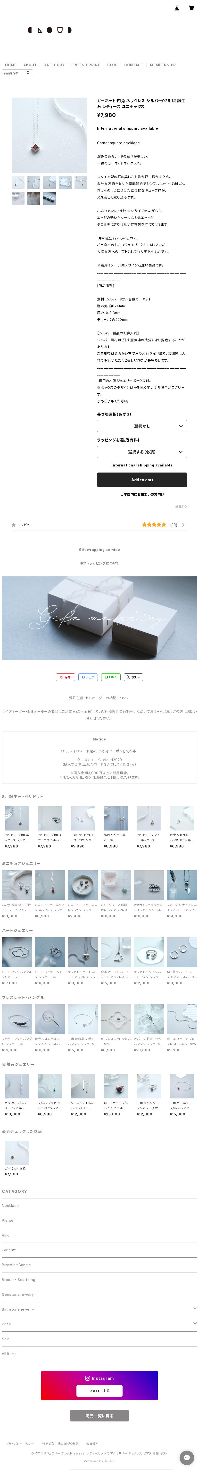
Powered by (94, 1461)
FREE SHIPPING (85, 65)
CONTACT (133, 65)
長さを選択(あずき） (114, 414)
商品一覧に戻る (99, 1415)
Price (6, 1324)
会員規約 (92, 1443)
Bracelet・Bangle (16, 1265)
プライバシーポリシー (20, 1443)
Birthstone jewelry (18, 1309)
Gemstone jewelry (18, 1294)
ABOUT (30, 65)
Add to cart (142, 479)
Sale (6, 1339)
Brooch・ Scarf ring (18, 1280)
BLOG (112, 65)
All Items (9, 1354)
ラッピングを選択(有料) (118, 440)
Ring (6, 1235)
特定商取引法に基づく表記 (60, 1443)
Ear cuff (9, 1250)
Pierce (8, 1220)
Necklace (10, 1206)
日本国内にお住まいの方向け (142, 494)
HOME (11, 65)
